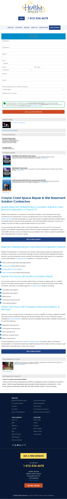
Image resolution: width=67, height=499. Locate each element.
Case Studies (37, 434)
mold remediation (15, 319)
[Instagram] (23, 445)
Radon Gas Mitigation (18, 412)
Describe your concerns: (9, 93)
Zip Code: (37, 67)
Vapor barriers (7, 272)
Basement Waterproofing (19, 400)
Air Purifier (14, 409)
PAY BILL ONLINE (34, 486)
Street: (4, 54)
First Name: (6, 41)
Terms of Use (34, 106)
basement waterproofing (30, 341)
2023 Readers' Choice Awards (19, 168)
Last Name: (6, 47)
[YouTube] (18, 445)
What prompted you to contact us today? (15, 86)
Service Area (43, 27)
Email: (4, 80)
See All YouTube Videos (10, 130)
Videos (36, 423)
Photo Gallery (38, 428)
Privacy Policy (33, 495)
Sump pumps (6, 266)
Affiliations (15, 425)
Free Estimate (55, 27)
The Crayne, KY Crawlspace (18, 122)
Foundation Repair (17, 403)
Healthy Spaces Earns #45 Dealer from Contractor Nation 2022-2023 (29, 180)
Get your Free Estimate (33, 112)
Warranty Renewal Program (42, 412)
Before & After (38, 431)
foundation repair (35, 286)
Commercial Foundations (41, 409)
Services (11, 27)
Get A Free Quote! (34, 239)
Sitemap (51, 495)
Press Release (15, 437)
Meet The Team (16, 434)
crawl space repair (21, 258)
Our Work (18, 27)
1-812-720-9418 (33, 480)
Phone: (5, 73)
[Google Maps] (15, 445)
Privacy (40, 106)
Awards (14, 428)
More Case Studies (7, 371)
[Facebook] (13, 445)
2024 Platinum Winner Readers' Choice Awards (23, 156)
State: (4, 67)
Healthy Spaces (6, 219)
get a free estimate (33, 455)
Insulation (14, 406)
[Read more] (44, 158)
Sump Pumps (37, 406)
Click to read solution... (19, 364)
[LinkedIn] (20, 445)
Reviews (26, 27)
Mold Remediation (39, 403)
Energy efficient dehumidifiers (12, 269)
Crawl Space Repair (40, 400)
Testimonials (37, 420)
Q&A (13, 423)
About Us (34, 27)
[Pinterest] (25, 445)
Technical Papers (17, 440)
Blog (13, 431)
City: (4, 60)
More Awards (5, 192)
